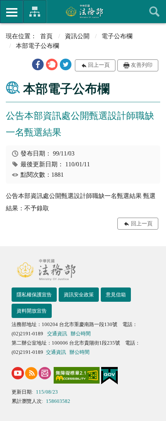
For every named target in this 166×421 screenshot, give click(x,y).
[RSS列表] (31, 373)
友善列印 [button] (141, 65)
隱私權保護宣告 (34, 295)
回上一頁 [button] (99, 65)
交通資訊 (57, 333)
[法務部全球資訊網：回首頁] (83, 11)
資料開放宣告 (32, 311)
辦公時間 (81, 333)
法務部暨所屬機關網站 (34, 11)
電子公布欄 (117, 36)
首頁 (46, 36)
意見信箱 (116, 295)
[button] (38, 64)
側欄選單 (11, 11)
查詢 (154, 11)
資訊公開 (77, 36)
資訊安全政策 (79, 295)
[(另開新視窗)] (18, 373)
